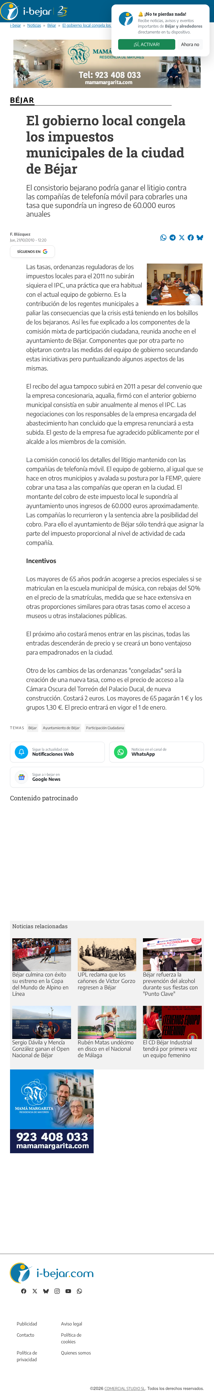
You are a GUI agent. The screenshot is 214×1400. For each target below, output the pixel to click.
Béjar (51, 25)
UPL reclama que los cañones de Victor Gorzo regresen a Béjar (106, 980)
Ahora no (190, 44)
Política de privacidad (27, 1356)
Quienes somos (76, 1353)
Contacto (25, 1335)
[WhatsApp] (79, 1290)
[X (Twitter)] (34, 1290)
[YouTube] (68, 1290)
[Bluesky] (46, 1290)
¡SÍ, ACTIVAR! (147, 44)
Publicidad (27, 1324)
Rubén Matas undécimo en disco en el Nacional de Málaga (106, 1048)
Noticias (34, 25)
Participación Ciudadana (105, 728)
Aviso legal (71, 1324)
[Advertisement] (107, 862)
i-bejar (15, 25)
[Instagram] (57, 1290)
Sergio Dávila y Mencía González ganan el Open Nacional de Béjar (40, 1048)
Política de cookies (71, 1338)
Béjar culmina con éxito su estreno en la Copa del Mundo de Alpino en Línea (40, 984)
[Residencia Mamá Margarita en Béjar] (52, 1110)
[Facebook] (23, 1290)
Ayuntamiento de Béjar (61, 728)
